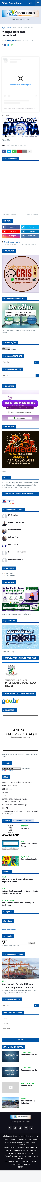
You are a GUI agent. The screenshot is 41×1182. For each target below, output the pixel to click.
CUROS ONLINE (9, 1148)
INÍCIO (20, 1167)
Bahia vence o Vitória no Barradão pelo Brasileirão (18, 904)
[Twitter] (8, 45)
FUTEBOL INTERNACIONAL (17, 1153)
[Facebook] (5, 45)
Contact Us (22, 1140)
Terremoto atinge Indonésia (28, 1102)
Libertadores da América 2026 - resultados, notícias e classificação (20, 812)
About (13, 1140)
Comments (17, 821)
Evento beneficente (29, 859)
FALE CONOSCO (7, 789)
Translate (9, 771)
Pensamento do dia (29, 1055)
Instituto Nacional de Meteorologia (14, 805)
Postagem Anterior (9, 214)
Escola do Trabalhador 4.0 (27, 1148)
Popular (6, 821)
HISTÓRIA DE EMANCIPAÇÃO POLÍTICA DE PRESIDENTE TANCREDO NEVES (16, 800)
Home (6, 1140)
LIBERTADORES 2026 (12, 1161)
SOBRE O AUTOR (24, 1164)
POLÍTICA (5, 792)
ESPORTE (5, 808)
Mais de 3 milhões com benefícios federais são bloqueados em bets (20, 892)
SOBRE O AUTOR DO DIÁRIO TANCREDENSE (17, 782)
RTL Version (33, 1140)
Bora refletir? (26, 1085)
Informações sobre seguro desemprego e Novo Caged (21, 1157)
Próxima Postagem (31, 214)
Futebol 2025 (31, 1151)
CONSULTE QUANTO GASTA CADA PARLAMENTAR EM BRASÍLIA (20, 1144)
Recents (29, 821)
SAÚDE (4, 796)
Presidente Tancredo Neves (23, 28)
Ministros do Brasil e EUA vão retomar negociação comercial (17, 880)
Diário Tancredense (12, 3)
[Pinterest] (19, 151)
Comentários (10, 576)
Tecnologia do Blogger (12, 242)
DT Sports (25, 828)
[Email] (24, 151)
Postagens (9, 574)
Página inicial (6, 28)
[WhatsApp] (12, 45)
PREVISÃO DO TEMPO (9, 786)
